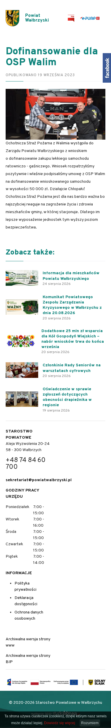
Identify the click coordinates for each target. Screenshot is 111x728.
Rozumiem (90, 723)
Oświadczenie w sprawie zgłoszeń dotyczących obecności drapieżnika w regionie (67, 397)
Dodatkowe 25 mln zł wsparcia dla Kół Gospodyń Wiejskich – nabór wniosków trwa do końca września (72, 339)
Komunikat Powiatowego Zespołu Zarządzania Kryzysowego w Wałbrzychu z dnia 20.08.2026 (72, 305)
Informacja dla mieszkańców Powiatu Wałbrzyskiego (71, 276)
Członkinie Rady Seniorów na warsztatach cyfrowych (72, 368)
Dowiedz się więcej (59, 723)
